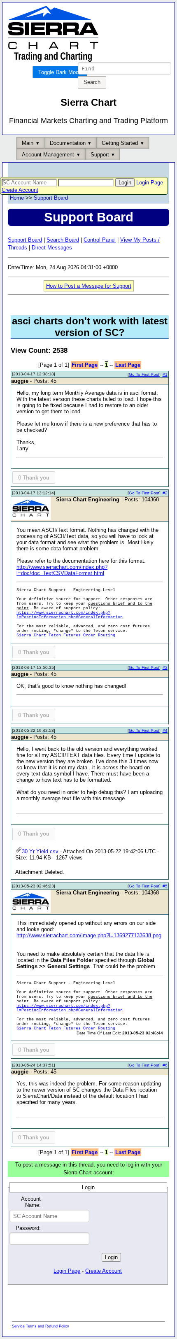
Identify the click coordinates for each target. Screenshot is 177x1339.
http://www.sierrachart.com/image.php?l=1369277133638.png (88, 935)
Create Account (20, 190)
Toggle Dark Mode (60, 72)
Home (17, 198)
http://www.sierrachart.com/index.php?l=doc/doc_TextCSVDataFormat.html (61, 570)
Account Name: (31, 1202)
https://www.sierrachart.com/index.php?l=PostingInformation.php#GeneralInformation (69, 614)
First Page (85, 365)
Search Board (63, 240)
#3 (165, 667)
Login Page (149, 182)
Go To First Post (144, 374)
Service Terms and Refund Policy (40, 1326)
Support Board (51, 198)
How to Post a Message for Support (88, 286)
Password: (28, 1228)
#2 (165, 493)
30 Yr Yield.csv (40, 851)
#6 (165, 1065)
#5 (165, 886)
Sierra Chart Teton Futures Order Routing (65, 635)
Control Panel (100, 240)
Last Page (127, 365)
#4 (165, 730)
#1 (165, 374)
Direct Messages (52, 248)
